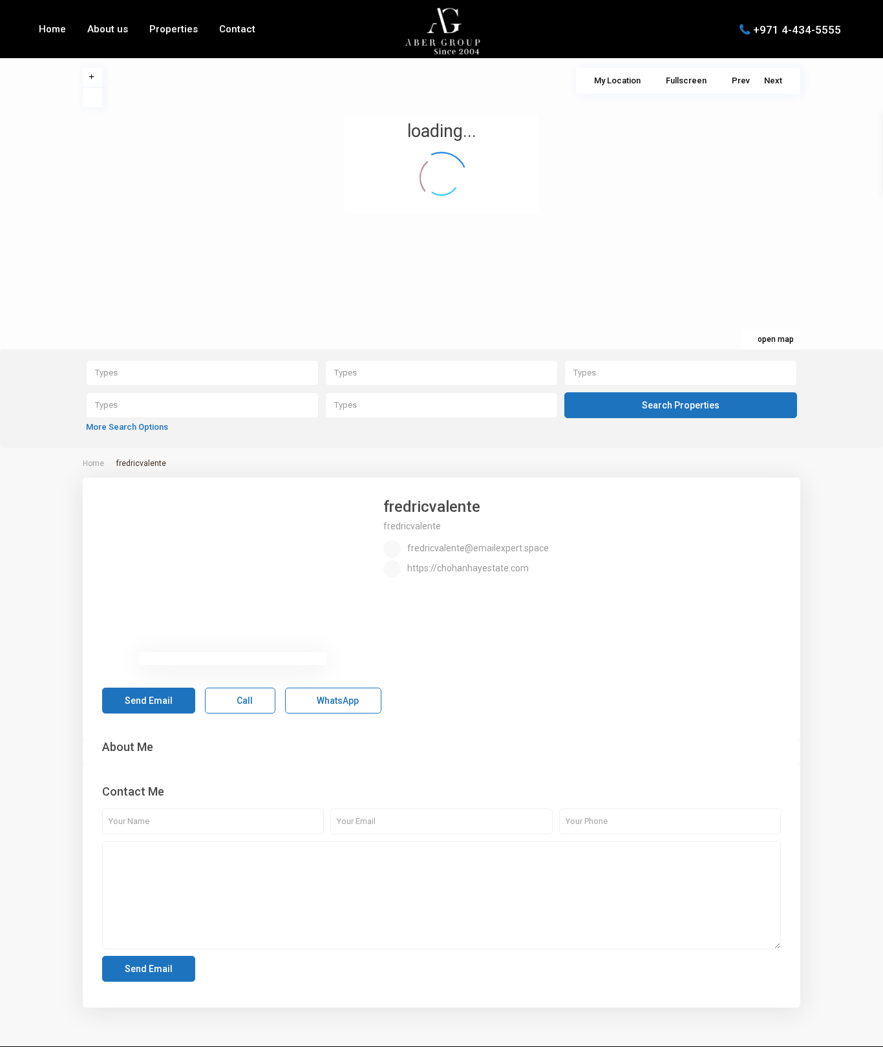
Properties (173, 29)
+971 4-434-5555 (797, 29)
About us (107, 29)
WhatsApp (337, 700)
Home (52, 29)
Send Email (149, 700)
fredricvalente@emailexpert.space (478, 548)
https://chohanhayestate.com (468, 568)
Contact (237, 29)
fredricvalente (431, 507)
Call (244, 700)
